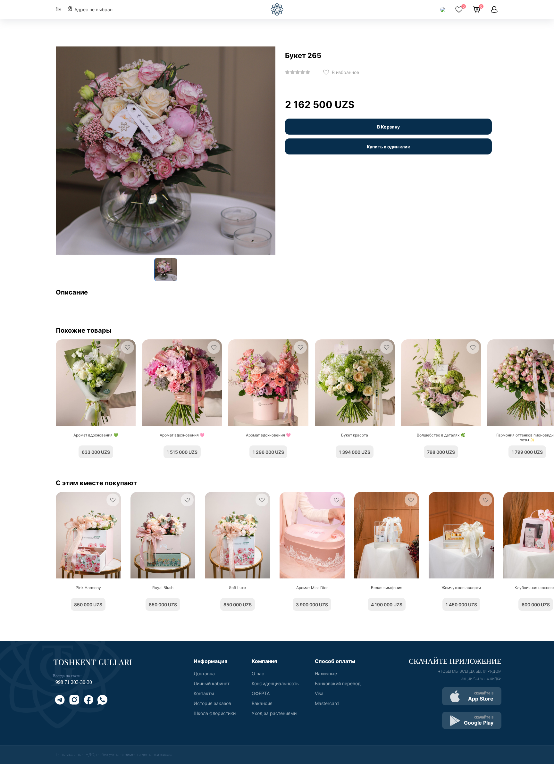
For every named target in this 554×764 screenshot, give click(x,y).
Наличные (326, 673)
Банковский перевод (338, 683)
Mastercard (327, 703)
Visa (319, 693)
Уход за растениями (274, 713)
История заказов (212, 703)
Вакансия (262, 703)
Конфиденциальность (275, 683)
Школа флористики (215, 713)
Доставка (204, 673)
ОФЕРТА (261, 693)
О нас (258, 673)
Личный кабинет (212, 683)
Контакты (204, 693)
